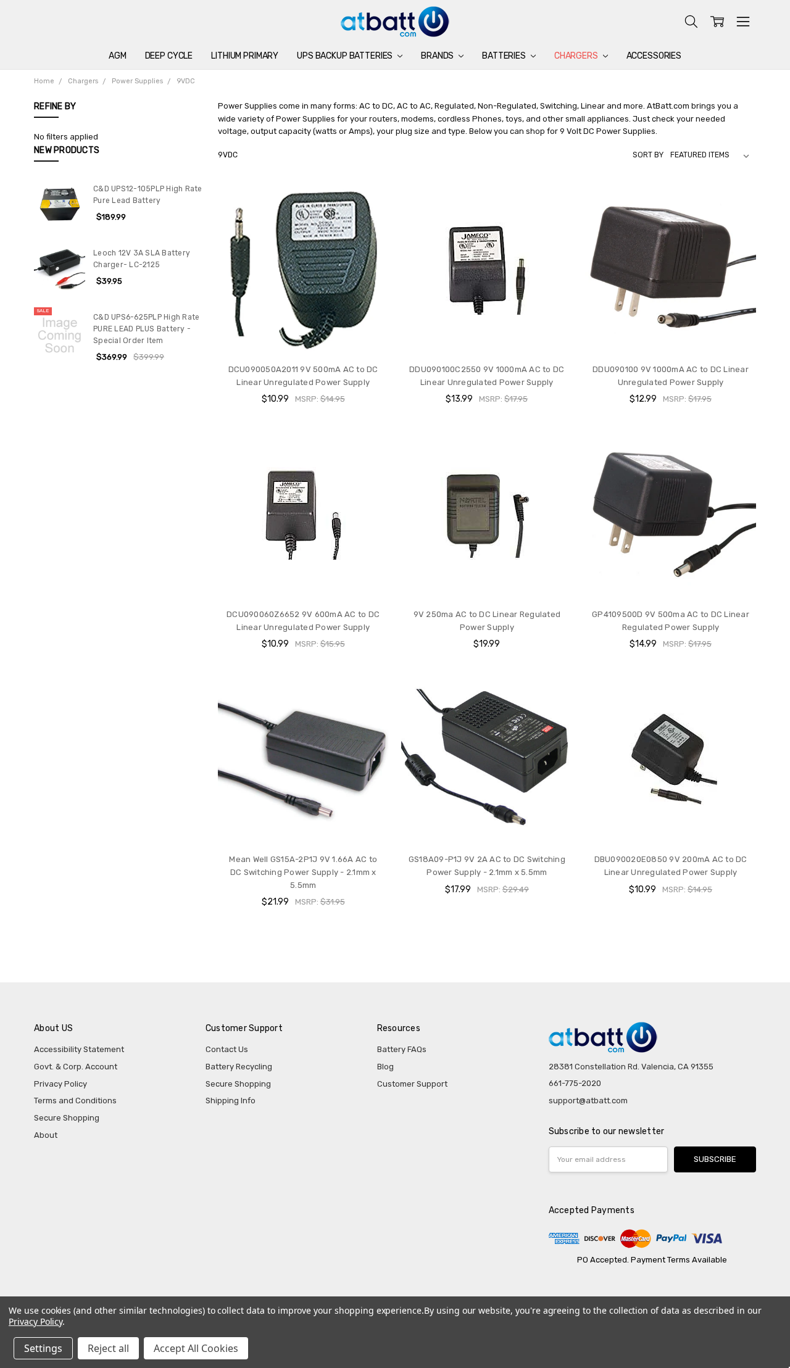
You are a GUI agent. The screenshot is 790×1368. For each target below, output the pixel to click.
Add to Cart (303, 330)
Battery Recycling (239, 1066)
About (45, 1135)
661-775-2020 (575, 1083)
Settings (43, 1348)
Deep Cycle (169, 56)
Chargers (577, 56)
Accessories (653, 56)
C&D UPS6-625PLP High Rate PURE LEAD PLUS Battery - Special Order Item (146, 329)
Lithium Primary (244, 56)
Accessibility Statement (79, 1049)
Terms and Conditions (75, 1100)
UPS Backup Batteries (345, 56)
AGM (118, 56)
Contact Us (227, 1049)
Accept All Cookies (196, 1348)
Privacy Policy (60, 1083)
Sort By (648, 155)
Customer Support (412, 1083)
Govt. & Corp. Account (75, 1066)
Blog (385, 1066)
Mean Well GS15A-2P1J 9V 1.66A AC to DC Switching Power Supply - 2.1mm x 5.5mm (303, 872)
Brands (438, 56)
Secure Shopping (66, 1117)
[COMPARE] (368, 204)
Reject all (108, 1348)
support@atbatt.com (588, 1100)
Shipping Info (231, 1100)
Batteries (505, 56)
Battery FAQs (401, 1049)
